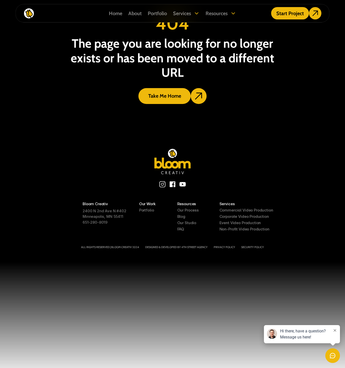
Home (115, 13)
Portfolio (157, 13)
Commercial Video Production (246, 210)
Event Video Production (240, 222)
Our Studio (186, 222)
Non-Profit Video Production (244, 229)
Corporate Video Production (244, 216)
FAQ (180, 229)
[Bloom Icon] (60, 13)
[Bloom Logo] (172, 161)
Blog (181, 216)
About (135, 13)
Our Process (188, 210)
